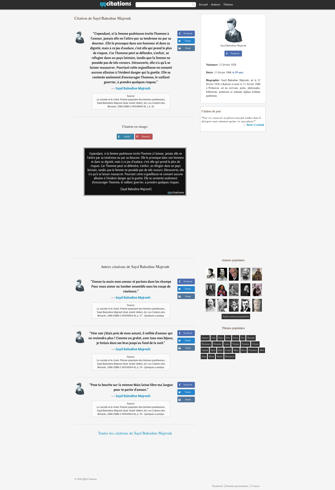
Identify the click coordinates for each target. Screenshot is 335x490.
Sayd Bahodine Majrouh (133, 88)
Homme (217, 344)
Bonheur (229, 356)
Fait (214, 337)
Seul (213, 350)
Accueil (203, 4)
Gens (227, 344)
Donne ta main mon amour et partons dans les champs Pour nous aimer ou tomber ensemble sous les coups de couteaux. (131, 286)
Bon (243, 350)
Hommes (206, 344)
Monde (251, 337)
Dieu (236, 350)
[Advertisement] (135, 228)
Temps (235, 344)
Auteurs (215, 4)
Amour (205, 337)
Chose (255, 344)
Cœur (228, 350)
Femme (245, 344)
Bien (220, 337)
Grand (205, 350)
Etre (228, 337)
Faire (235, 337)
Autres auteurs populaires (236, 316)
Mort (211, 356)
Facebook (217, 486)
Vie (242, 337)
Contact (255, 486)
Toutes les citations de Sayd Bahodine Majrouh (135, 433)
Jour (204, 356)
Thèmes (228, 4)
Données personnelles (236, 486)
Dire (220, 350)
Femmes (253, 350)
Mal (262, 350)
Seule (220, 356)
